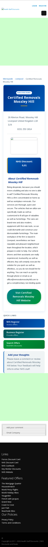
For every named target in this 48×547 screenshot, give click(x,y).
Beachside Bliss (8, 511)
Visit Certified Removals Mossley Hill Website (23, 296)
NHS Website (7, 472)
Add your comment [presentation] (15, 427)
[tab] (24, 427)
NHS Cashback (8, 465)
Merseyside (8, 79)
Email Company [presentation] (13, 432)
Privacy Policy (7, 519)
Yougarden (6, 495)
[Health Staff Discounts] (10, 9)
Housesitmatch (8, 486)
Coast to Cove (8, 505)
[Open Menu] (43, 13)
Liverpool (19, 79)
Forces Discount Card (11, 459)
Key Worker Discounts (11, 469)
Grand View (6, 502)
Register (42, 6)
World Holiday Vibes (10, 492)
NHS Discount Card (10, 462)
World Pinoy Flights (10, 489)
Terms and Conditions (11, 523)
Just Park (5, 508)
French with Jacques (10, 498)
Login (34, 6)
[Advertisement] (24, 42)
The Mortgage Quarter (11, 483)
